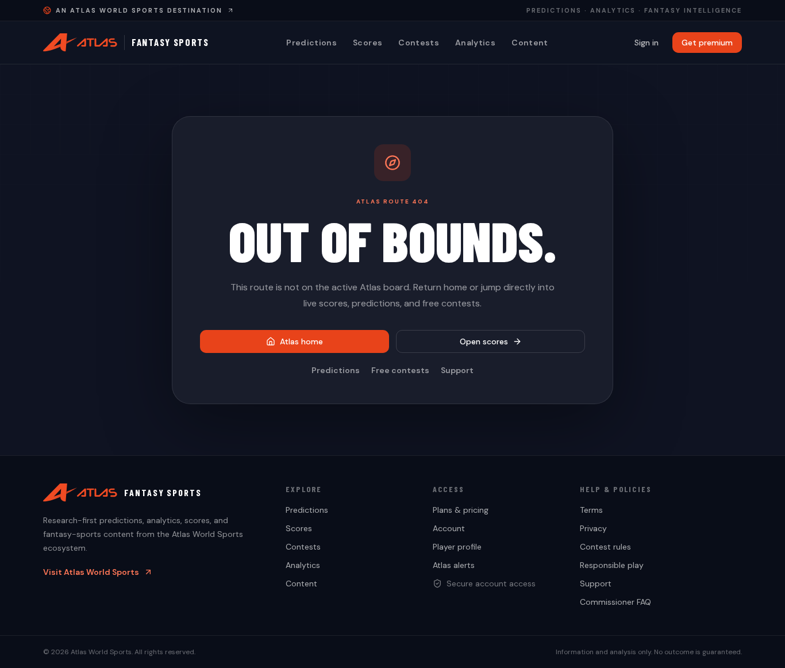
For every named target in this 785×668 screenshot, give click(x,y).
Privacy (593, 528)
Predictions (311, 42)
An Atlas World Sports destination (139, 10)
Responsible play (612, 565)
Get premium (707, 42)
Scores (367, 42)
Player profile (457, 547)
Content (529, 42)
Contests (418, 42)
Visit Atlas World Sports (91, 572)
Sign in (646, 42)
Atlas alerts (454, 565)
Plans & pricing (460, 510)
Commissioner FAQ (615, 602)
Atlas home (301, 341)
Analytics (475, 42)
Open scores (484, 341)
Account (449, 528)
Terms (591, 510)
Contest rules (605, 547)
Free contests (400, 370)
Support (457, 370)
